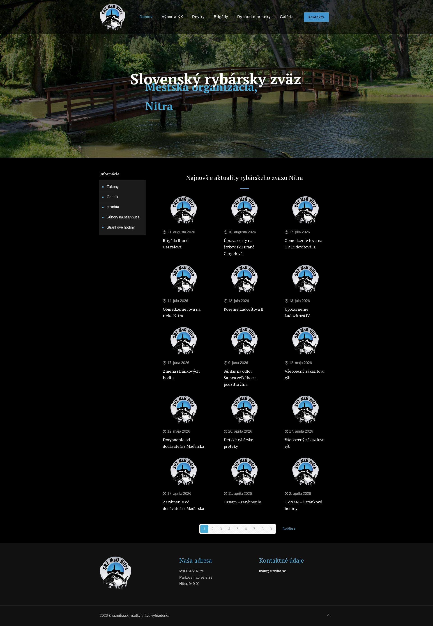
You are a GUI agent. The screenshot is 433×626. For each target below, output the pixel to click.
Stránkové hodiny (121, 227)
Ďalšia (288, 529)
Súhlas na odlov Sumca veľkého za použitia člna (240, 377)
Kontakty (316, 17)
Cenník (112, 197)
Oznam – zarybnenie (242, 501)
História (113, 207)
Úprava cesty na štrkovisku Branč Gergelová (239, 247)
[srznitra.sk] (112, 17)
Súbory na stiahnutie (123, 217)
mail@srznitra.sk (272, 571)
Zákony (113, 187)
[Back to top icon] (328, 615)
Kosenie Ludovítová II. (244, 309)
